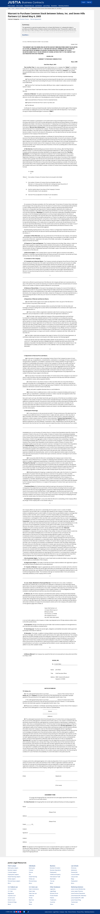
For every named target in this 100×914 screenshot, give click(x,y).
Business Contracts (20, 8)
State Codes (32, 891)
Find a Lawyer (11, 5)
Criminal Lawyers (12, 872)
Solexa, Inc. (27, 8)
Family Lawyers (12, 879)
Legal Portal (56, 912)
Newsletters (54, 5)
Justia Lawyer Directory (77, 891)
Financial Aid (74, 872)
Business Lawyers (12, 870)
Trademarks (53, 900)
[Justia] (14, 2)
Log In (83, 2)
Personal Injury (33, 881)
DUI (30, 874)
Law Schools (38, 5)
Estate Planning (33, 876)
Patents (52, 898)
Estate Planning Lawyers (14, 876)
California (31, 895)
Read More (25, 35)
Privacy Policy (80, 912)
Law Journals (74, 876)
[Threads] (22, 912)
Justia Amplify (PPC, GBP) (77, 898)
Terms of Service (72, 912)
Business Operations (55, 870)
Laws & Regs (46, 5)
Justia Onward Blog (76, 900)
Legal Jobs (52, 889)
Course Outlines (75, 874)
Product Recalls (54, 895)
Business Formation (55, 868)
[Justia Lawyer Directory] (28, 912)
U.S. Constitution (12, 889)
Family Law (31, 879)
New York (31, 900)
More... (9, 883)
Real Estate (53, 879)
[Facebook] (18, 912)
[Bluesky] (24, 912)
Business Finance (24, 19)
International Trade (55, 876)
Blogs (72, 879)
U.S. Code (10, 891)
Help (66, 912)
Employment (53, 872)
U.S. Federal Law (13, 887)
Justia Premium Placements (78, 893)
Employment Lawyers (13, 874)
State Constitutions (34, 889)
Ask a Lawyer (20, 5)
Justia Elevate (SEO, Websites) (78, 895)
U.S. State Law (33, 887)
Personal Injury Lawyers (14, 881)
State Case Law (33, 893)
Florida (30, 898)
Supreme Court (12, 895)
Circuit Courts (11, 898)
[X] (26, 912)
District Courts (11, 900)
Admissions (74, 870)
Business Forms (54, 893)
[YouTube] (16, 912)
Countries (52, 902)
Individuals (32, 866)
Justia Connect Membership (78, 889)
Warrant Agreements (35, 19)
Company (61, 912)
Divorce (31, 872)
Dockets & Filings (12, 902)
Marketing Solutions (64, 5)
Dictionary (73, 868)
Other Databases (55, 887)
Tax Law (52, 881)
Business (52, 866)
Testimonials (74, 902)
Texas (30, 902)
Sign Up (89, 2)
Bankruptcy (32, 868)
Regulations (11, 893)
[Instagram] (20, 912)
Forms (13, 8)
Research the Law (29, 5)
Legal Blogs (53, 891)
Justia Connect (48, 912)
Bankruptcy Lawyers (13, 868)
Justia (9, 8)
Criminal (31, 870)
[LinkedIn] (14, 912)
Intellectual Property (55, 874)
